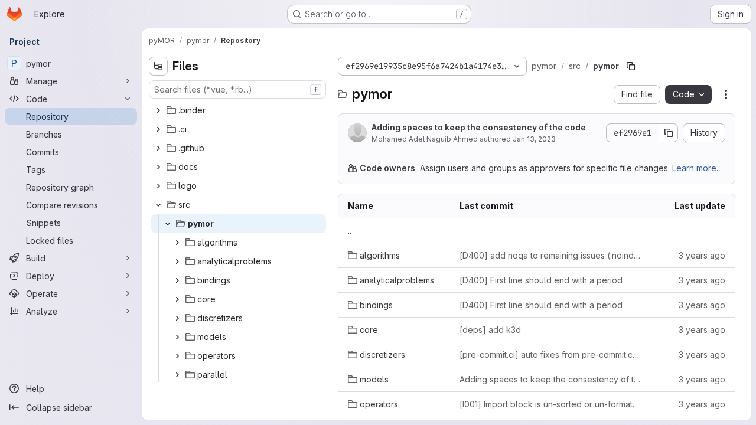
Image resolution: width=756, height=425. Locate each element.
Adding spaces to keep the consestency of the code (479, 127)
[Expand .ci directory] (158, 129)
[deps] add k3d (490, 330)
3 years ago (702, 255)
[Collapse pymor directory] (168, 224)
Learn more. (695, 168)
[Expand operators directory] (177, 356)
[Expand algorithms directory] (177, 243)
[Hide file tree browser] (158, 66)
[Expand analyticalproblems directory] (177, 261)
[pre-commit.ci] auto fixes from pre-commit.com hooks (550, 354)
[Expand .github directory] (158, 148)
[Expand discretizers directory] (177, 318)
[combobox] (237, 89)
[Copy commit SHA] (668, 132)
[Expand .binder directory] (158, 110)
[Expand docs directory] (158, 167)
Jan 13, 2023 (534, 139)
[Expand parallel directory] (177, 375)
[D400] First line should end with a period (541, 280)
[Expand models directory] (177, 337)
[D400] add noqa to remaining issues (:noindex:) (550, 255)
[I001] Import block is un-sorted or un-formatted (550, 404)
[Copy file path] (630, 66)
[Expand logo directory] (158, 186)
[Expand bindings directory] (177, 280)
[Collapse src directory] (158, 205)
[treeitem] (238, 110)
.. (349, 230)
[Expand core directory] (177, 299)
